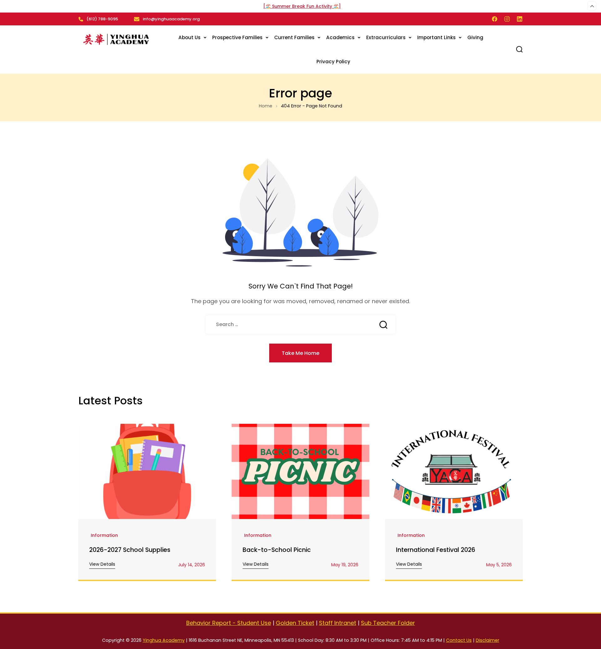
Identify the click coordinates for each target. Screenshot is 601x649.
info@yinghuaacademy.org (171, 19)
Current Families (294, 37)
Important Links (436, 37)
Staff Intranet (337, 623)
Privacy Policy (333, 61)
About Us (189, 37)
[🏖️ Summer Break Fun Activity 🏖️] (302, 6)
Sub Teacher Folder (388, 623)
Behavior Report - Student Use (228, 623)
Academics (340, 37)
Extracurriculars (386, 37)
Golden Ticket (295, 623)
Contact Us (459, 640)
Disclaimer (487, 640)
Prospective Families (237, 37)
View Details (102, 564)
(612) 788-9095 (102, 19)
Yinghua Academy (164, 640)
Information (104, 535)
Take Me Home (300, 353)
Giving (475, 37)
